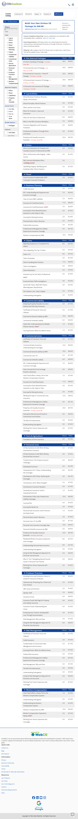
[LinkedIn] (37, 798)
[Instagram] (44, 798)
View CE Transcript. (49, 38)
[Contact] (69, 5)
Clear (6, 31)
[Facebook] (33, 798)
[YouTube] (41, 798)
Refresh (59, 14)
